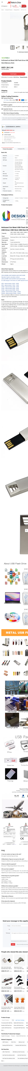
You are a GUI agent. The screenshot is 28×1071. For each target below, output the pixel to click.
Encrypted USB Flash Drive (19, 1027)
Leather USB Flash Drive (6, 1027)
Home (2, 9)
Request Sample (23, 77)
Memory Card (21, 1042)
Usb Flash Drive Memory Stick (8, 1058)
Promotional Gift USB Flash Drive (8, 1023)
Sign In (3, 142)
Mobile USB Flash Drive (18, 1023)
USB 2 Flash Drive (6, 1051)
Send (13, 944)
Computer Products (8, 9)
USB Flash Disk (23, 9)
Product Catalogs (20, 1020)
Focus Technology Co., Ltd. (17, 1065)
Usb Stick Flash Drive (21, 1055)
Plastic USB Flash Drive (18, 1025)
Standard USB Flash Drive (20, 1045)
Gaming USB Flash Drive (7, 1045)
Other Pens (13, 1042)
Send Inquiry (13, 74)
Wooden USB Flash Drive (6, 1025)
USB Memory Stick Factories (18, 1051)
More (2, 1061)
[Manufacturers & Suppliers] (14, 2)
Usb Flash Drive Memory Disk (8, 1055)
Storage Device (16, 9)
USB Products (5, 1042)
